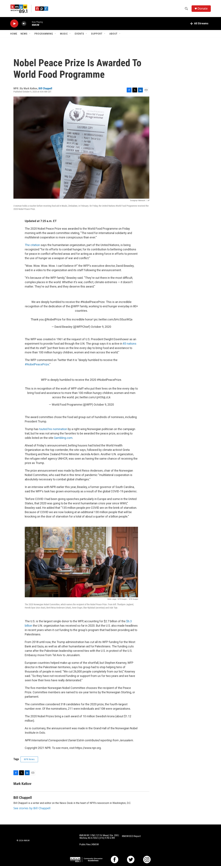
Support (96, 33)
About (113, 33)
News (24, 33)
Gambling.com (63, 437)
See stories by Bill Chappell (31, 808)
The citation (32, 245)
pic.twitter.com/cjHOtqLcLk (92, 397)
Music (64, 33)
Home (13, 33)
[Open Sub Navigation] (30, 33)
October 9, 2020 (101, 326)
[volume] (24, 23)
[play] (14, 23)
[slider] (29, 23)
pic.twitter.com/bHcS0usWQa (113, 319)
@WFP (75, 306)
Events (79, 33)
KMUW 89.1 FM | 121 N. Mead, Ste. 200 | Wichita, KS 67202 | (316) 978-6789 (99, 836)
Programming (43, 33)
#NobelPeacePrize (92, 302)
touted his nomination (53, 429)
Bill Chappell (45, 88)
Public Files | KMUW (89, 844)
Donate (203, 8)
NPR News (29, 759)
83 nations (129, 343)
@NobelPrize (52, 319)
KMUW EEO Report (131, 836)
